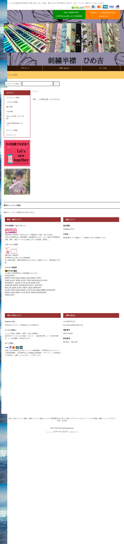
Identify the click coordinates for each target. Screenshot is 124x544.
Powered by (49, 432)
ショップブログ (109, 418)
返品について (44, 418)
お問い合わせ (64, 68)
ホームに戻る (12, 75)
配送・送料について (31, 418)
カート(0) (103, 68)
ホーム (35, 91)
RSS (59, 421)
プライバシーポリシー (79, 418)
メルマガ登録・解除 (95, 418)
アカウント (25, 68)
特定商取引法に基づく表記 (59, 418)
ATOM (64, 421)
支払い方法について (15, 418)
